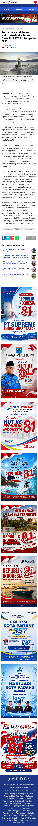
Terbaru (6, 9)
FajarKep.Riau (9, 796)
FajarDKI (8, 803)
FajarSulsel (26, 811)
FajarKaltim (6, 818)
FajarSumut (28, 794)
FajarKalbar (8, 815)
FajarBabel (19, 801)
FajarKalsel (29, 815)
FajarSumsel (12, 798)
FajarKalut (30, 813)
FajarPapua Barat (18, 823)
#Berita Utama (7, 229)
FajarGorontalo (9, 813)
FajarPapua (29, 820)
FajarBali (32, 818)
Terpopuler (19, 9)
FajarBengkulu (24, 798)
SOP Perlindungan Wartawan (19, 787)
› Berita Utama (10, 28)
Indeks (31, 9)
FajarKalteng (19, 815)
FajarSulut (30, 806)
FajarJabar (17, 803)
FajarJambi (28, 796)
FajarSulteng (24, 808)
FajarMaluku (9, 820)
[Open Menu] (35, 2)
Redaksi (6, 784)
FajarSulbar (13, 808)
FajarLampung (8, 801)
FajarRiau (19, 796)
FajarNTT (24, 818)
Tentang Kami (14, 784)
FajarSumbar (9, 794)
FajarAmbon (20, 813)
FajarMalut (19, 820)
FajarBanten (29, 801)
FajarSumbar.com (27, 790)
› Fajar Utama (19, 28)
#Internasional (29, 229)
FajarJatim (7, 806)
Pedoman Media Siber (27, 784)
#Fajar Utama (18, 229)
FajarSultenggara (13, 811)
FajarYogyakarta (18, 806)
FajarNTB (16, 818)
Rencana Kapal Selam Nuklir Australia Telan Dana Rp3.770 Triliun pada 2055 (19, 36)
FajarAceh (19, 794)
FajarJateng (27, 803)
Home (3, 28)
